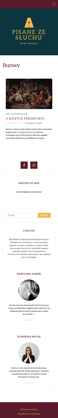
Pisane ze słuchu (29, 34)
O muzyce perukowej (25, 118)
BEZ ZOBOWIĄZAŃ (16, 114)
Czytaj (29, 320)
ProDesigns (35, 413)
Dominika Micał (15, 123)
